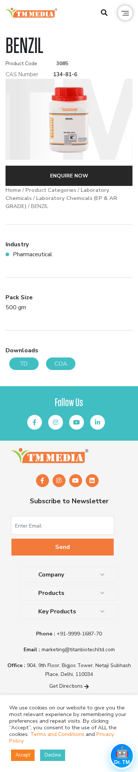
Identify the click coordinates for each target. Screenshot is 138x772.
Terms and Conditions (57, 734)
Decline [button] (53, 755)
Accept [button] (22, 755)
